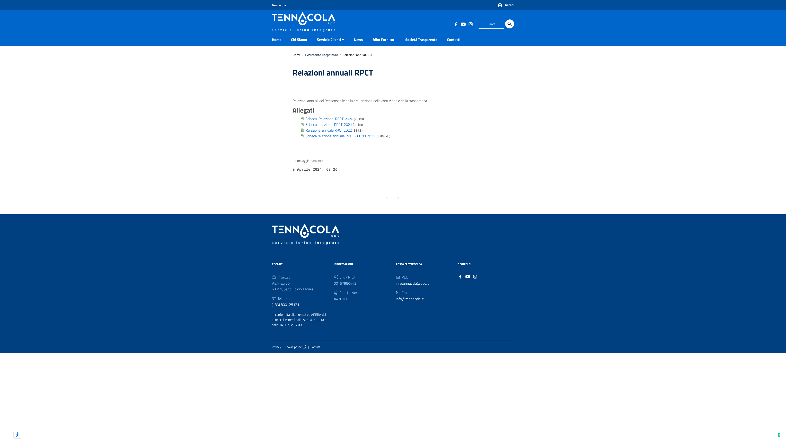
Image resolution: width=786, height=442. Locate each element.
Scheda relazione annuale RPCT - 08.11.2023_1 (342, 136)
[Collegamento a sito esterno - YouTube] (463, 23)
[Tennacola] (303, 21)
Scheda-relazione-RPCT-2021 (329, 124)
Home (276, 39)
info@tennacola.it (409, 299)
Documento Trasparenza (321, 54)
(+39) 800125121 (285, 304)
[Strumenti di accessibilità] (17, 435)
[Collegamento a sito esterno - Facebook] (455, 23)
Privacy (276, 347)
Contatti (453, 39)
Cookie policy (293, 347)
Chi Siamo (299, 39)
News (358, 39)
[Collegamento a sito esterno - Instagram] (470, 23)
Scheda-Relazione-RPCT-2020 (329, 119)
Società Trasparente (421, 39)
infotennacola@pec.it (412, 283)
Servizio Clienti (329, 39)
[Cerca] (509, 23)
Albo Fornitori (384, 39)
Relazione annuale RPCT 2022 (329, 130)
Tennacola (279, 5)
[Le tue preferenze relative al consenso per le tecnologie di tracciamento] (779, 435)
